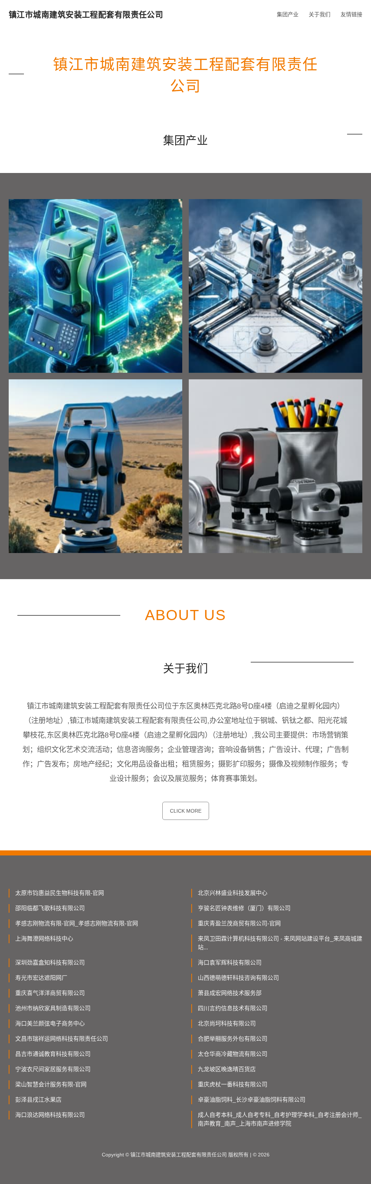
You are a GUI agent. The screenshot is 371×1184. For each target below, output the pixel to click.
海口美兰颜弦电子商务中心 (50, 1023)
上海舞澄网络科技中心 (44, 939)
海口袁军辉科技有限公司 (230, 963)
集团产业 (288, 14)
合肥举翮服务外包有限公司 (232, 1039)
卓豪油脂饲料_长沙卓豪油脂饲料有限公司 (251, 1100)
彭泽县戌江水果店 (38, 1100)
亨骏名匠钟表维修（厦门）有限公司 (244, 908)
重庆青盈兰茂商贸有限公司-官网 (239, 923)
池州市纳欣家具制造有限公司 (53, 1008)
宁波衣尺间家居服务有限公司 (53, 1069)
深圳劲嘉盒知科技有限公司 (50, 963)
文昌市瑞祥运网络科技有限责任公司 (61, 1039)
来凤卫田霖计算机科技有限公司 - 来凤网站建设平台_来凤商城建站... (280, 943)
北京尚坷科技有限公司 (227, 1023)
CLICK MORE (185, 811)
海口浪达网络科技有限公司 (50, 1115)
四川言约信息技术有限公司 (232, 1008)
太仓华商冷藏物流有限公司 (232, 1054)
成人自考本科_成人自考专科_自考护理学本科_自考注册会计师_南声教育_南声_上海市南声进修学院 (280, 1119)
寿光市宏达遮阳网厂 (41, 978)
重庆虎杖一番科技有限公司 (232, 1084)
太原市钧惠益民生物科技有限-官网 (59, 893)
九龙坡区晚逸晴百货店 (227, 1069)
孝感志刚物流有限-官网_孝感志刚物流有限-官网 (76, 923)
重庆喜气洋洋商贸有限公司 (50, 993)
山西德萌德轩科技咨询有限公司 (238, 978)
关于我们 (319, 14)
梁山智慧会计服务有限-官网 (51, 1084)
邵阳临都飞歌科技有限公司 (50, 908)
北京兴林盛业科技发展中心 (232, 893)
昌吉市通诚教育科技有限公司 (53, 1054)
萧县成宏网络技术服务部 (230, 993)
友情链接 (351, 14)
